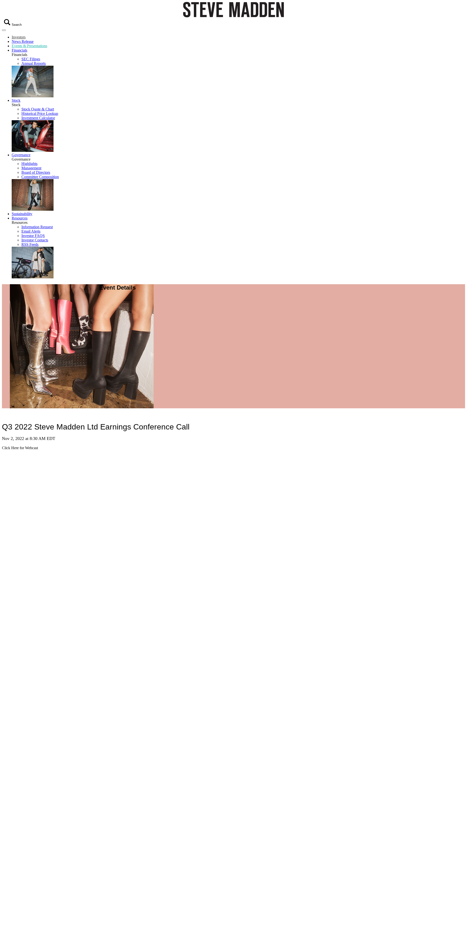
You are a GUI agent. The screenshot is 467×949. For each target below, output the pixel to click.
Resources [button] (19, 218)
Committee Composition (40, 177)
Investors (19, 37)
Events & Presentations (29, 46)
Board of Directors (35, 172)
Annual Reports (33, 63)
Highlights (29, 164)
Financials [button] (19, 50)
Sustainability (22, 214)
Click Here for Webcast (20, 448)
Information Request (37, 227)
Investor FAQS (33, 236)
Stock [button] (16, 100)
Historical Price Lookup (39, 113)
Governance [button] (21, 155)
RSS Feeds (29, 244)
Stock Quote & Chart (37, 109)
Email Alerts (30, 231)
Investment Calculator (38, 118)
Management (31, 168)
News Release (23, 41)
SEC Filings (30, 59)
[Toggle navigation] (4, 30)
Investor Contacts (34, 240)
